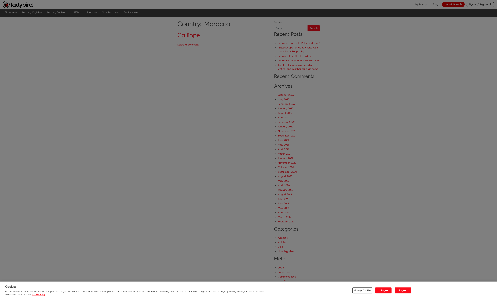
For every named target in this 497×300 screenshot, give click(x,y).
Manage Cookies (362, 290)
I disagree (383, 290)
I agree (402, 290)
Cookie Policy (38, 294)
